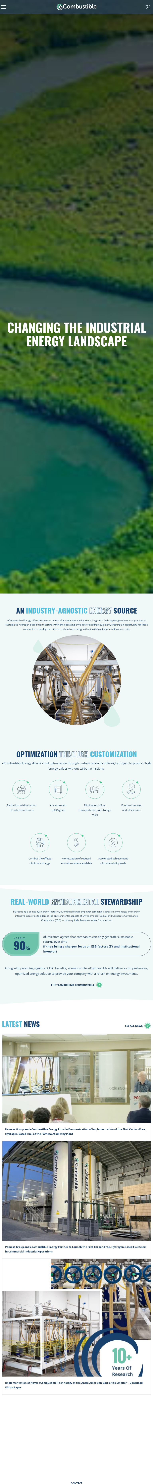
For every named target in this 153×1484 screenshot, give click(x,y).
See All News (134, 1025)
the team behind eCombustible (72, 985)
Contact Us (148, 7)
